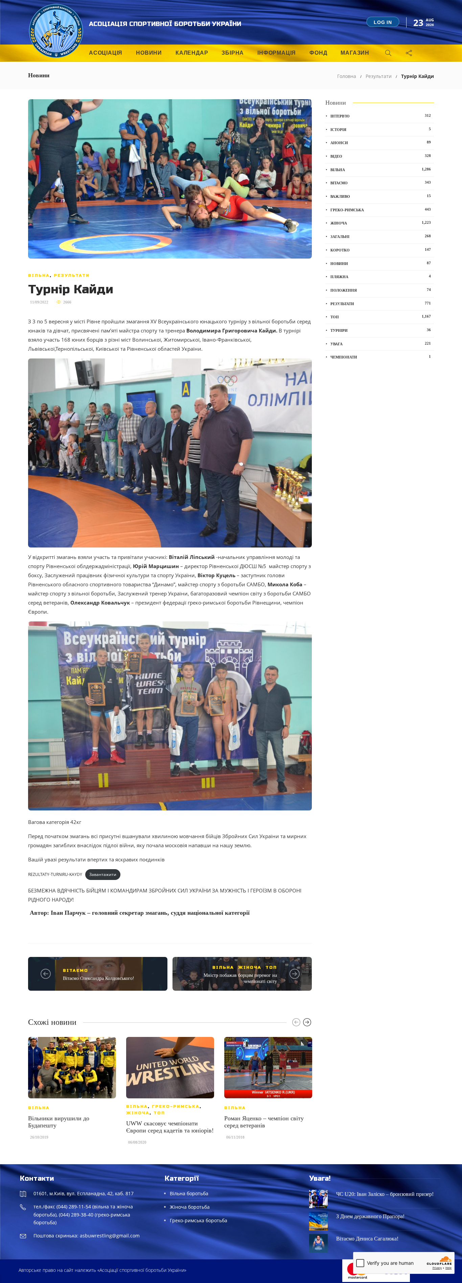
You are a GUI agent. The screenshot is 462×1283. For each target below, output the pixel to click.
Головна (346, 76)
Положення (380, 290)
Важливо (380, 196)
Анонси (380, 142)
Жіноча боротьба (190, 1207)
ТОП (271, 967)
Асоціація (105, 53)
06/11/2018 (235, 1137)
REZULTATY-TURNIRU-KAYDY (55, 874)
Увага (380, 343)
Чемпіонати (380, 356)
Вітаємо (75, 970)
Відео (380, 156)
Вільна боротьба (189, 1193)
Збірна (233, 53)
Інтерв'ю (380, 115)
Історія (380, 129)
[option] (72, 1091)
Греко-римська (176, 1106)
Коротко (380, 249)
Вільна (39, 275)
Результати (379, 76)
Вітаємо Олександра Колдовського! (98, 978)
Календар (192, 53)
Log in (383, 22)
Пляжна (380, 276)
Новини (149, 53)
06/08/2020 (137, 1142)
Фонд (318, 53)
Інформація (276, 53)
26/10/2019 (39, 1137)
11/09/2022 (39, 302)
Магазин (355, 53)
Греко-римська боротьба (198, 1220)
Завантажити (102, 874)
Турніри (380, 330)
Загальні (380, 236)
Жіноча (249, 967)
